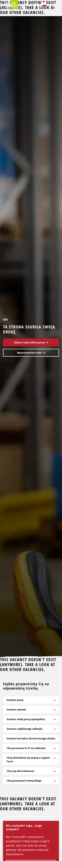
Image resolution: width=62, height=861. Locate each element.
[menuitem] (36, 4)
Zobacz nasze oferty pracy (29, 342)
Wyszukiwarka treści (29, 352)
